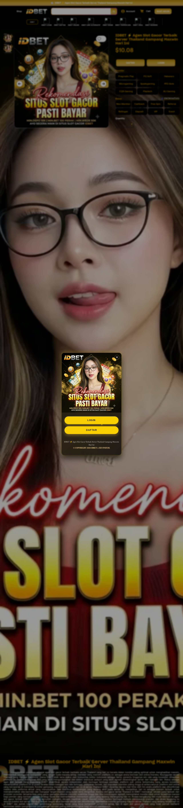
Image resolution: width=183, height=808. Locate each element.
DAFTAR (91, 430)
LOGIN (91, 420)
